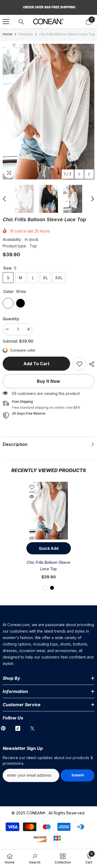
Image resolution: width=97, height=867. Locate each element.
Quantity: (11, 318)
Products (26, 34)
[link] (79, 364)
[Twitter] (32, 728)
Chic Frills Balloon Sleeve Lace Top (48, 565)
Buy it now (48, 381)
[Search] (21, 22)
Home (7, 34)
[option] (48, 111)
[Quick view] (32, 497)
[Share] (90, 364)
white (45, 587)
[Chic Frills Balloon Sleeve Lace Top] (48, 511)
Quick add (48, 548)
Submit (77, 775)
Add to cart (36, 363)
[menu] (6, 21)
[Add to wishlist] (32, 487)
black (52, 587)
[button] (79, 174)
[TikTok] (18, 728)
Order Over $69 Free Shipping (49, 7)
